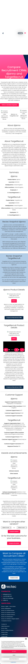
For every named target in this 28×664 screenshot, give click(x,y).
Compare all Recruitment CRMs (14, 317)
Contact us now (14, 577)
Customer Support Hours (13, 410)
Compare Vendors (14, 531)
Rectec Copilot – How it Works (8, 606)
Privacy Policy (4, 632)
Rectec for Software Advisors (8, 614)
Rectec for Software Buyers (7, 610)
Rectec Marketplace (6, 608)
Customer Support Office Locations (12, 406)
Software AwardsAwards (10, 492)
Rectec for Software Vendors (8, 612)
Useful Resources (5, 626)
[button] (26, 639)
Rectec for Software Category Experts (10, 618)
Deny (14, 655)
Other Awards (14, 473)
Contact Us (4, 624)
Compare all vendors (14, 543)
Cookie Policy (13, 662)
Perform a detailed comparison (9, 104)
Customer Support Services (12, 413)
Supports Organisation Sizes (13, 402)
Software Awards (14, 471)
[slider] (10, 349)
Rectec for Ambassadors (7, 616)
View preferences (14, 659)
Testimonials (4, 636)
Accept (14, 651)
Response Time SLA (13, 446)
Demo (14, 300)
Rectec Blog (4, 628)
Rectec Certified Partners (7, 630)
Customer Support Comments (13, 415)
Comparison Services (6, 620)
